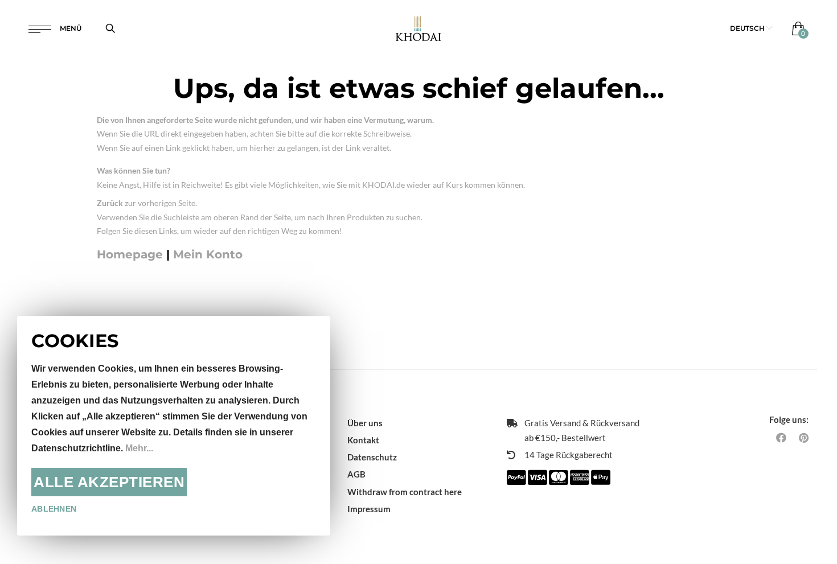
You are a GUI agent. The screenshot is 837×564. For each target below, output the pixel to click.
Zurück (110, 203)
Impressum (369, 509)
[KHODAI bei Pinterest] (804, 437)
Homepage (130, 254)
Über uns (365, 423)
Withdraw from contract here (404, 492)
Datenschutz (372, 457)
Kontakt (363, 440)
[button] (751, 28)
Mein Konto (208, 254)
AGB (356, 474)
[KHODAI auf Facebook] (781, 437)
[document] (173, 425)
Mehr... (139, 448)
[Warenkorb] (796, 28)
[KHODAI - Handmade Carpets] (419, 28)
